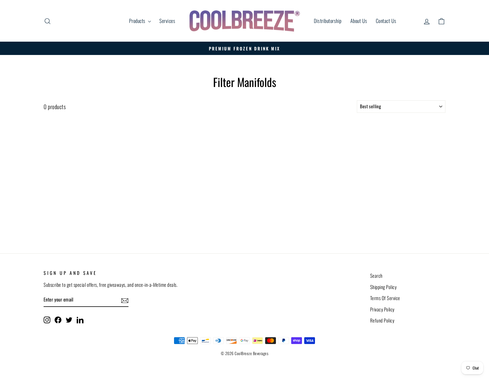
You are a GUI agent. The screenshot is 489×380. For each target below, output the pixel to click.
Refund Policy (382, 320)
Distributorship (328, 20)
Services (167, 20)
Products (138, 20)
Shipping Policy (383, 286)
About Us (358, 20)
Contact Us (386, 20)
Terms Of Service (385, 298)
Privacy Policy (382, 309)
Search (376, 275)
